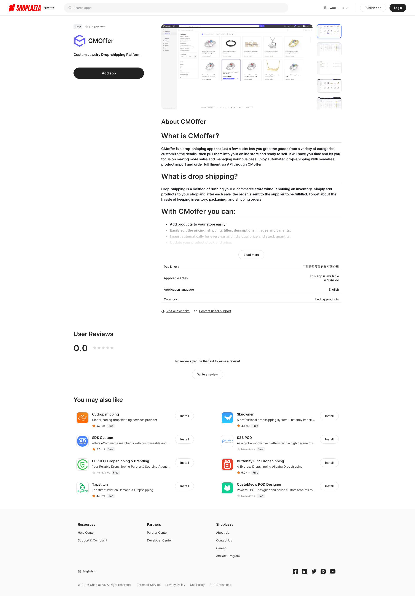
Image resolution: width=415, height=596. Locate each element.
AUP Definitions (220, 584)
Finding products (327, 299)
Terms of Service (149, 584)
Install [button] (184, 416)
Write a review (207, 374)
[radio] (94, 348)
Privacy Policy (175, 584)
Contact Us (224, 540)
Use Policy (197, 584)
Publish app (373, 8)
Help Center (86, 532)
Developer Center (159, 540)
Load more (251, 254)
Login (398, 8)
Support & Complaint (92, 540)
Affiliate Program (228, 556)
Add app (109, 73)
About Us (222, 532)
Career (221, 548)
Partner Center (157, 532)
